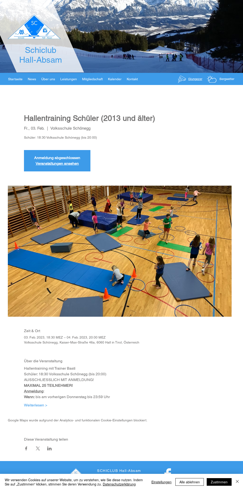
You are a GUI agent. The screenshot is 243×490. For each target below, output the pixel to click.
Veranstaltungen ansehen (57, 163)
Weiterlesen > (35, 405)
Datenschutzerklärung (119, 484)
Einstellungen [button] (161, 482)
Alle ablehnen (189, 482)
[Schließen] (237, 482)
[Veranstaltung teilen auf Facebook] (26, 448)
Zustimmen (219, 482)
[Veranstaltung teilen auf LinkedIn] (49, 448)
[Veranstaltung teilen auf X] (38, 448)
